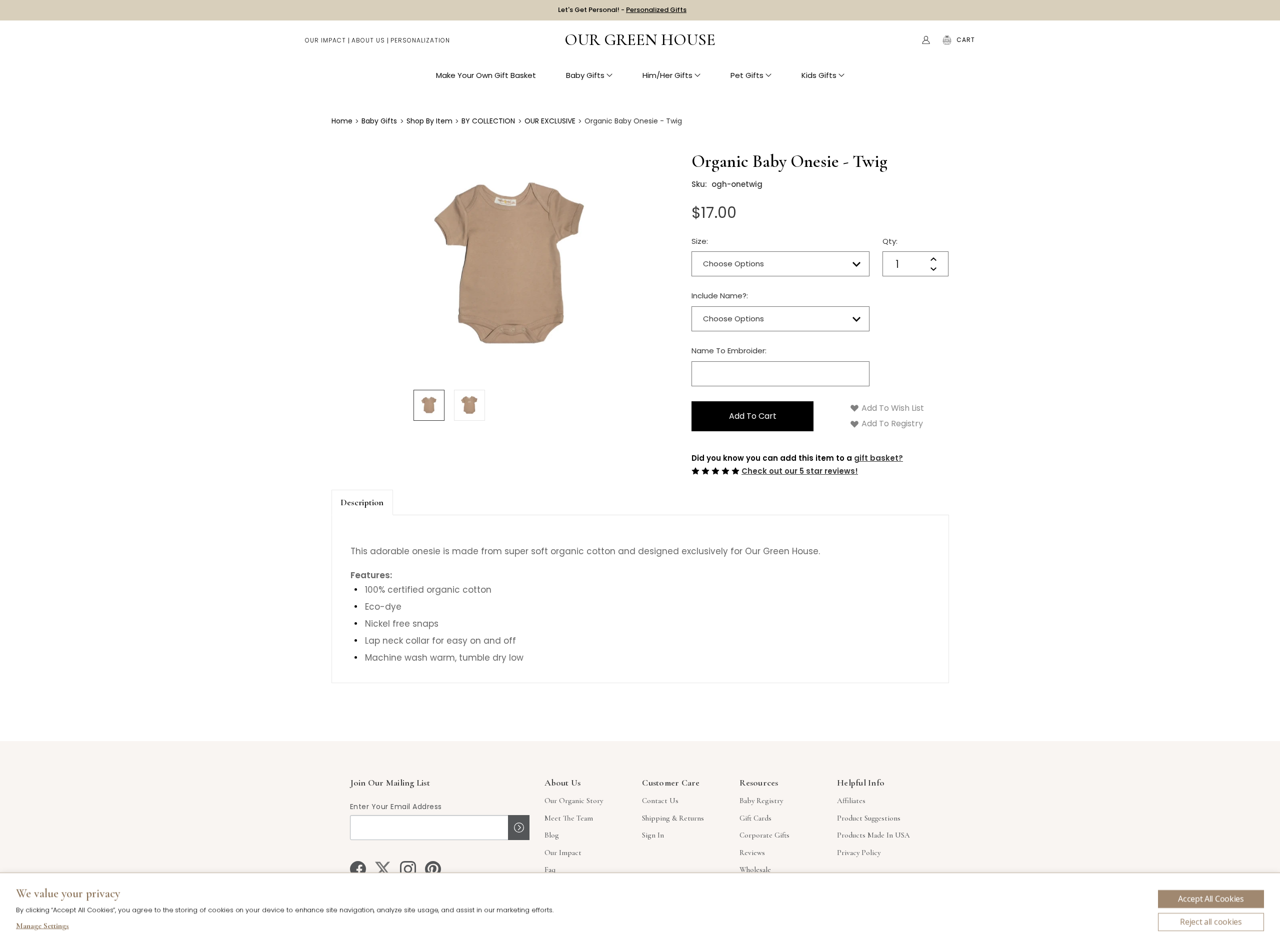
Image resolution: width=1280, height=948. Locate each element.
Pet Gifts (747, 75)
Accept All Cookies (1211, 899)
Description (362, 502)
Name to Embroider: (729, 350)
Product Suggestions (868, 818)
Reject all (1211, 922)
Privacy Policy (858, 852)
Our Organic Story (573, 800)
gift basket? (878, 458)
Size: (700, 241)
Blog (551, 835)
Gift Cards (756, 818)
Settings (42, 927)
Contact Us (660, 800)
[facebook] (358, 869)
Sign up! (519, 827)
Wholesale (755, 869)
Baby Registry (761, 800)
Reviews (752, 852)
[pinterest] (433, 869)
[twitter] (383, 869)
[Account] (926, 40)
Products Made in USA (873, 835)
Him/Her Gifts (667, 75)
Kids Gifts (819, 75)
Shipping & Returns (673, 818)
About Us (368, 40)
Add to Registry (891, 423)
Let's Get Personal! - (622, 9)
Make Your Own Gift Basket (486, 75)
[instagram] (408, 869)
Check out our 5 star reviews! (800, 471)
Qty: (890, 241)
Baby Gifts (585, 75)
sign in (653, 835)
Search (905, 39)
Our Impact (325, 40)
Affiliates (851, 800)
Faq (550, 869)
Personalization (420, 40)
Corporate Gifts (765, 835)
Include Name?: (720, 295)
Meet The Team (568, 818)
